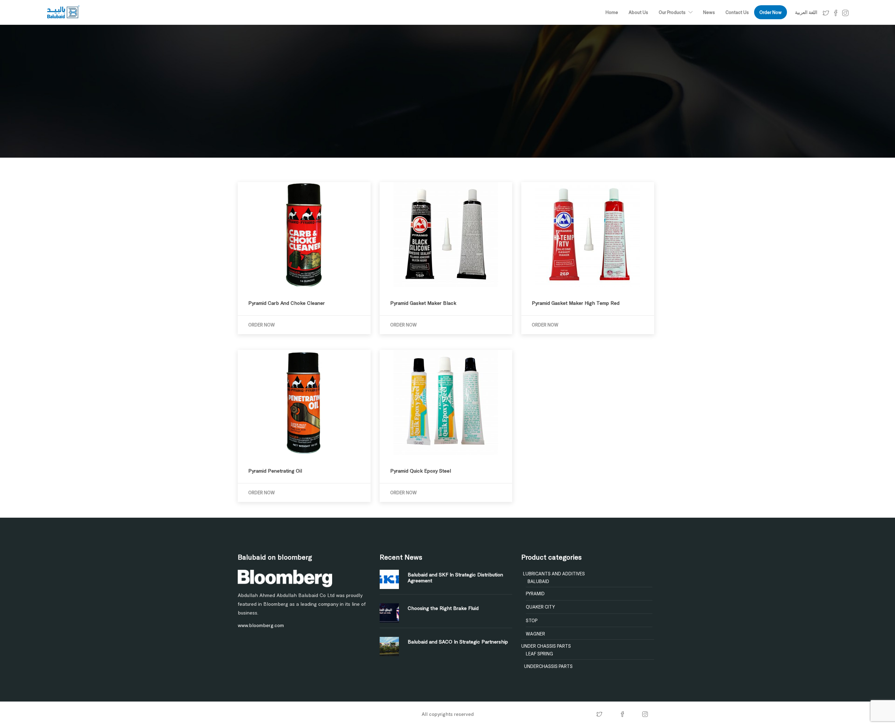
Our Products (672, 12)
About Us (638, 12)
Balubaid (538, 581)
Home (612, 12)
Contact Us (737, 12)
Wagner (535, 634)
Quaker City (540, 607)
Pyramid (535, 593)
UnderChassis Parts (548, 666)
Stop (531, 620)
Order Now (770, 12)
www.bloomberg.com (261, 625)
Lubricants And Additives (554, 573)
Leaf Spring (539, 653)
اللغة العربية (806, 12)
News (709, 12)
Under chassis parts (546, 646)
